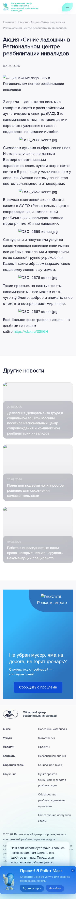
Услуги (7, 738)
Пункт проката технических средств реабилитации (52, 779)
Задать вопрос (32, 888)
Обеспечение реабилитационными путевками (51, 800)
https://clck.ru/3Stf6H (31, 331)
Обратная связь (13, 765)
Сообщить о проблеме (38, 687)
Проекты (44, 747)
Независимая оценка (52, 756)
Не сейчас (55, 888)
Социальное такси (50, 765)
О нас (7, 729)
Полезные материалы (52, 729)
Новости (8, 747)
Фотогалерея (47, 738)
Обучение (9, 774)
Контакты (9, 756)
